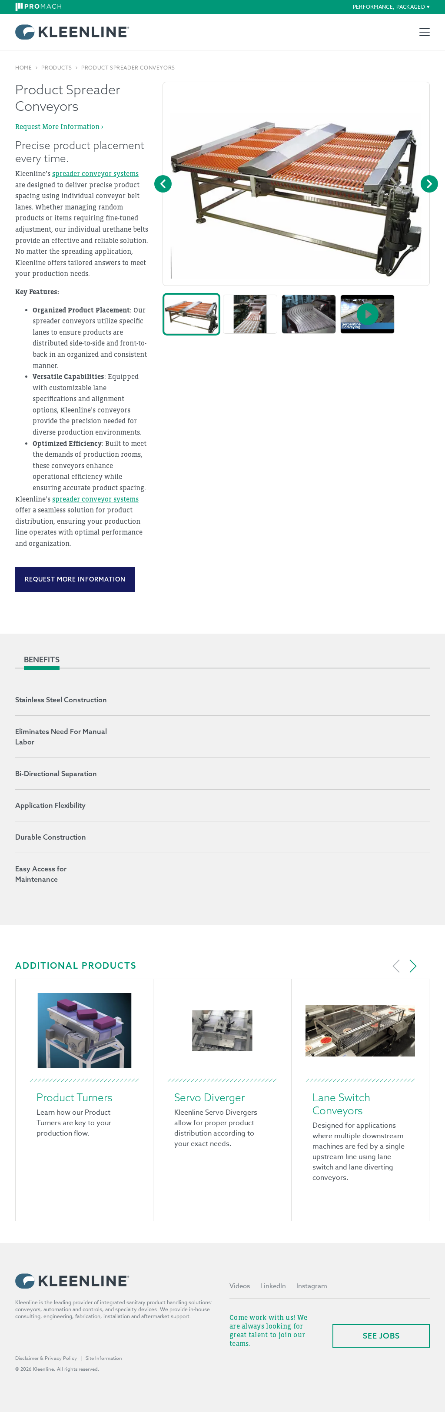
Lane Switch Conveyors (341, 1104)
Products (56, 67)
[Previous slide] (396, 966)
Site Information (104, 1358)
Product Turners (75, 1097)
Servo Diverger (209, 1097)
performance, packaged (389, 6)
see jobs (381, 1336)
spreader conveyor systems (95, 173)
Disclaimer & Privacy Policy (46, 1358)
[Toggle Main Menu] (424, 32)
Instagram (311, 1286)
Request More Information (75, 579)
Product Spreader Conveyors (128, 67)
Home (23, 67)
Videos (239, 1286)
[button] (191, 314)
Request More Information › (59, 126)
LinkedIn (273, 1286)
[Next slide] (412, 966)
